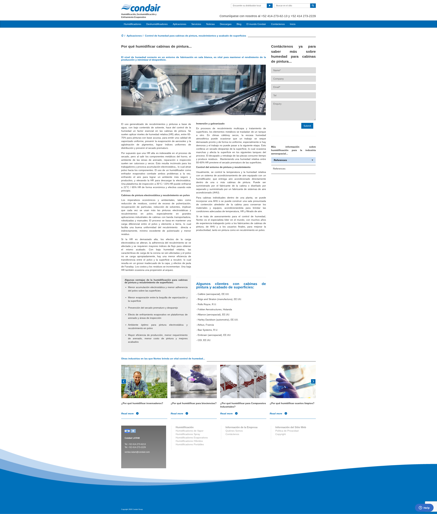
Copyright (280, 434)
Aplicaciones (134, 35)
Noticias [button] (210, 24)
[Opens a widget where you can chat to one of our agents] (424, 508)
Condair (140, 8)
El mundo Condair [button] (256, 24)
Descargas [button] (225, 24)
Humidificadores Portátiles (190, 444)
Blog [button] (239, 24)
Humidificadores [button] (132, 24)
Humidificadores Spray (188, 434)
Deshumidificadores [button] (157, 24)
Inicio (292, 24)
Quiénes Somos (234, 430)
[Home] (122, 35)
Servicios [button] (196, 24)
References (280, 160)
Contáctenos (278, 24)
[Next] (313, 381)
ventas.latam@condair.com (137, 452)
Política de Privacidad (287, 430)
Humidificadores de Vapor (189, 430)
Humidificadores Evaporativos (192, 437)
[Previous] (123, 381)
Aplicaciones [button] (179, 24)
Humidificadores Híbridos (189, 441)
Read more (127, 413)
